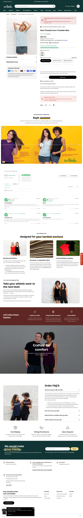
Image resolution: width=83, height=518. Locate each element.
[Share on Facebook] (46, 105)
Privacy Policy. (71, 452)
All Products (13, 14)
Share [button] (7, 208)
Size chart (74, 57)
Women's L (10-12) (46, 65)
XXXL (43, 68)
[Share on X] (49, 105)
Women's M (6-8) (68, 60)
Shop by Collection (7, 1)
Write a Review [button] (74, 175)
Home (7, 14)
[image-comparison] (41, 145)
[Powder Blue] (42, 54)
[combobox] (35, 6)
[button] (37, 208)
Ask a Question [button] (63, 175)
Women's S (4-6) (57, 60)
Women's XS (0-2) (46, 60)
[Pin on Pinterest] (53, 105)
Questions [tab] (15, 184)
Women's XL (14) (57, 65)
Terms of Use (63, 452)
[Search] (53, 6)
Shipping (42, 38)
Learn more (54, 100)
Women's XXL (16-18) (69, 65)
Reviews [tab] (6, 184)
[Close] (75, 18)
